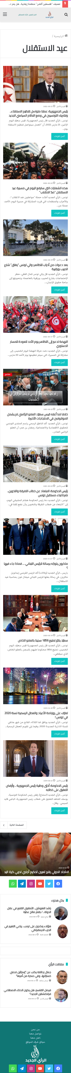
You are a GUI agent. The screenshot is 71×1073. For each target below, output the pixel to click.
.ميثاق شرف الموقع (35, 1042)
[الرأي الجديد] (35, 14)
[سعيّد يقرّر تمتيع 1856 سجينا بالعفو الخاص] (35, 613)
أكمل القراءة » (59, 136)
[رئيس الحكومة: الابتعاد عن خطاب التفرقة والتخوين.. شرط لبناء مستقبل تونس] (35, 464)
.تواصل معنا (35, 1034)
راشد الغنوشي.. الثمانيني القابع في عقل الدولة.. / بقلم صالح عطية (29, 910)
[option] (35, 854)
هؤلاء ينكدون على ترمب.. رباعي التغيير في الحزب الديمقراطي (27, 928)
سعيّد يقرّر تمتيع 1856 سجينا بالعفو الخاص (43, 640)
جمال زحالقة (43, 980)
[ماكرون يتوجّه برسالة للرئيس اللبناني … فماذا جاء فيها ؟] (35, 536)
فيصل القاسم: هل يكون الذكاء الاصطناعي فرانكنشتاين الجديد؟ (27, 992)
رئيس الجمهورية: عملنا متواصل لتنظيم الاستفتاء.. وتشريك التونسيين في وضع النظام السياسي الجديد (38, 113)
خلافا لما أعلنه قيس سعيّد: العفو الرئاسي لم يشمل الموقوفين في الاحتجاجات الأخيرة (37, 416)
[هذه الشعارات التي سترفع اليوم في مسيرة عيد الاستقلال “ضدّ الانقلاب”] (35, 161)
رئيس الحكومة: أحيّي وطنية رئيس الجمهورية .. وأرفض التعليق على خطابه (37, 788)
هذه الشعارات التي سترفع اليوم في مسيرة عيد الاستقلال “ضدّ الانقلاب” (40, 190)
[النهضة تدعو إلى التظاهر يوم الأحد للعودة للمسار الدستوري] (35, 314)
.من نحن (35, 1029)
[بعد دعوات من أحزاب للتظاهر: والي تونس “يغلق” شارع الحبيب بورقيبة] (35, 237)
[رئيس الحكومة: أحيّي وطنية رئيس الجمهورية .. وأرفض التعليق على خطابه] (35, 758)
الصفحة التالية (16, 825)
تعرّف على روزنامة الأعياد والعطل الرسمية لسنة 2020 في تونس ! (36, 715)
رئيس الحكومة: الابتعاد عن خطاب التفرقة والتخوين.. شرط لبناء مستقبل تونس (37, 493)
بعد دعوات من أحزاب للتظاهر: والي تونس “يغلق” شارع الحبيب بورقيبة (36, 267)
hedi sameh (44, 935)
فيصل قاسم (44, 998)
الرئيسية (59, 36)
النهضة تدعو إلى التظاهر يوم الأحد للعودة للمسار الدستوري (39, 344)
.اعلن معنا (35, 1038)
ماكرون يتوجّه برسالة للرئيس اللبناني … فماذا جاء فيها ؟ (36, 566)
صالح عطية (44, 917)
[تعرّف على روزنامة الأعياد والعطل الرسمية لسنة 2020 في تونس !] (35, 686)
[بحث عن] (66, 16)
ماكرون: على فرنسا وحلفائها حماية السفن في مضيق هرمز (39, 869)
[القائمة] (5, 16)
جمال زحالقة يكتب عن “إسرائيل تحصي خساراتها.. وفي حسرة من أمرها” (30, 974)
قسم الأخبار (61, 106)
